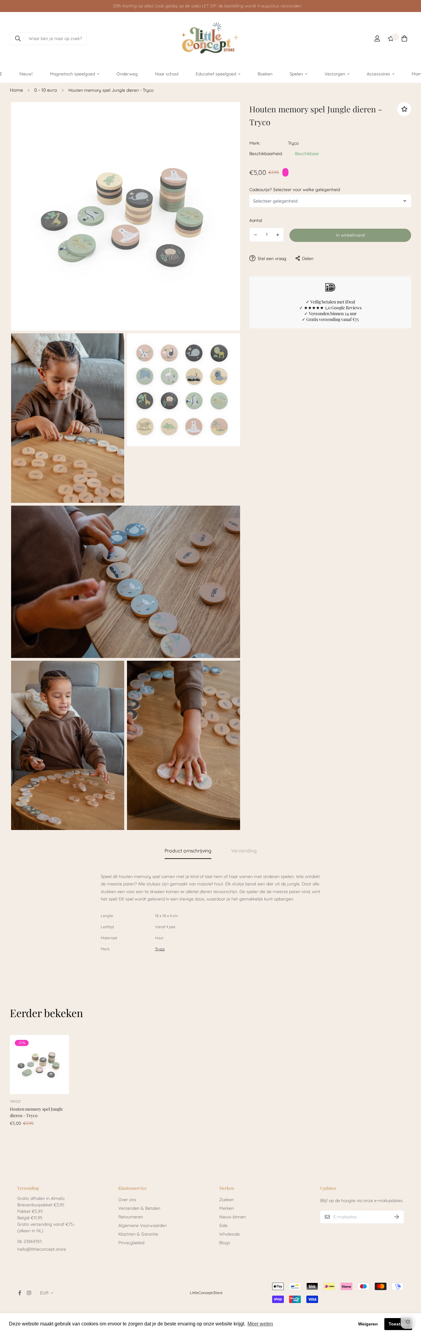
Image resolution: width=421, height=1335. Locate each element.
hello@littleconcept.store (41, 1249)
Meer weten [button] (260, 1323)
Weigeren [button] (368, 1323)
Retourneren (130, 1217)
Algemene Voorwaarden (142, 1225)
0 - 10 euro (45, 90)
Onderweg (127, 73)
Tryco (293, 143)
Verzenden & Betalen (139, 1208)
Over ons (127, 1199)
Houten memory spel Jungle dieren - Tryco (36, 1112)
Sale (223, 1225)
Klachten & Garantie (138, 1234)
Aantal (255, 220)
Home (16, 90)
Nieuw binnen (232, 1217)
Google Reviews (346, 307)
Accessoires (378, 73)
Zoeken (226, 1199)
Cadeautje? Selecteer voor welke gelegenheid (294, 189)
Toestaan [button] (398, 1323)
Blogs (224, 1242)
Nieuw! (26, 73)
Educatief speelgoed (216, 73)
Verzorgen (335, 73)
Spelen (296, 73)
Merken (226, 1208)
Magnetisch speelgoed (72, 73)
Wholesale (229, 1234)
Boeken (265, 73)
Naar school (166, 73)
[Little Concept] (210, 38)
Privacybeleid (131, 1242)
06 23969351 (29, 1241)
